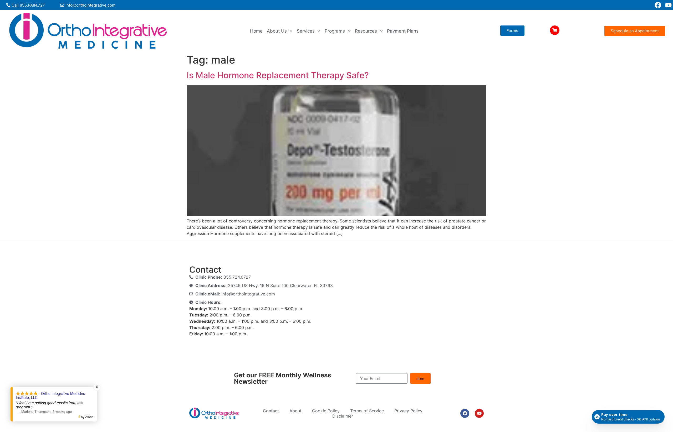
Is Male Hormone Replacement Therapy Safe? (278, 75)
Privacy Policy (408, 410)
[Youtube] (668, 5)
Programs (335, 31)
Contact (271, 410)
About (295, 410)
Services (306, 31)
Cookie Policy (326, 410)
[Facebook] (657, 5)
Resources (366, 31)
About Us (277, 31)
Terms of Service (367, 410)
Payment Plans (403, 31)
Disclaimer (342, 416)
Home (256, 31)
